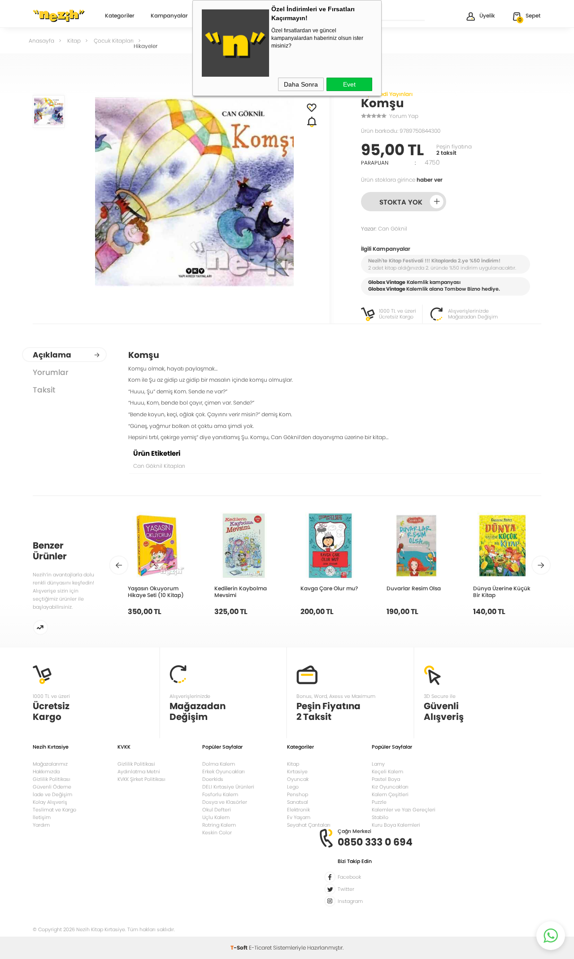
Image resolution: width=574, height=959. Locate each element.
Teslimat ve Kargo (54, 809)
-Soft (239, 947)
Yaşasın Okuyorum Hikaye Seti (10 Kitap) (156, 591)
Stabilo (380, 817)
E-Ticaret (260, 947)
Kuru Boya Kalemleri (396, 824)
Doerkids (212, 779)
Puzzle (379, 802)
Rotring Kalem (219, 824)
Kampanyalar (169, 16)
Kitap (293, 763)
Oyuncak (298, 779)
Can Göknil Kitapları (159, 466)
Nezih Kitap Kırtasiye (59, 15)
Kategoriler (120, 16)
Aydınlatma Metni (138, 771)
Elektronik (298, 809)
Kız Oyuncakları (390, 786)
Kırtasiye (297, 771)
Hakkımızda (46, 771)
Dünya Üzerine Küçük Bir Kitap (502, 591)
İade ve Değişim (52, 794)
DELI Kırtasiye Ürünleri (228, 786)
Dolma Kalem (218, 763)
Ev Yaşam (298, 817)
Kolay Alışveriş (50, 802)
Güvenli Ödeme (52, 786)
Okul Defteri (216, 809)
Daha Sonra (301, 84)
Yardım (41, 824)
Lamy (378, 763)
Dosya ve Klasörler (224, 802)
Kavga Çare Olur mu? (329, 588)
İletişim (42, 817)
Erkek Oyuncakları (223, 771)
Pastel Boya (386, 779)
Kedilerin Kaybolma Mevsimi (240, 591)
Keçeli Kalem (387, 771)
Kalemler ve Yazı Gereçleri (403, 809)
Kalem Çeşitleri (390, 794)
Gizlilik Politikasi (136, 763)
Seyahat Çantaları (308, 824)
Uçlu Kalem (216, 817)
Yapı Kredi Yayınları (387, 94)
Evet (349, 84)
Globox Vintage (386, 288)
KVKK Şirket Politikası (141, 779)
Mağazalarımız (50, 763)
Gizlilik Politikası (51, 779)
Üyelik (487, 15)
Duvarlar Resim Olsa (414, 588)
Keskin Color (217, 832)
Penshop (297, 794)
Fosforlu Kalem (220, 794)
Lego (293, 786)
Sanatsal (297, 802)
